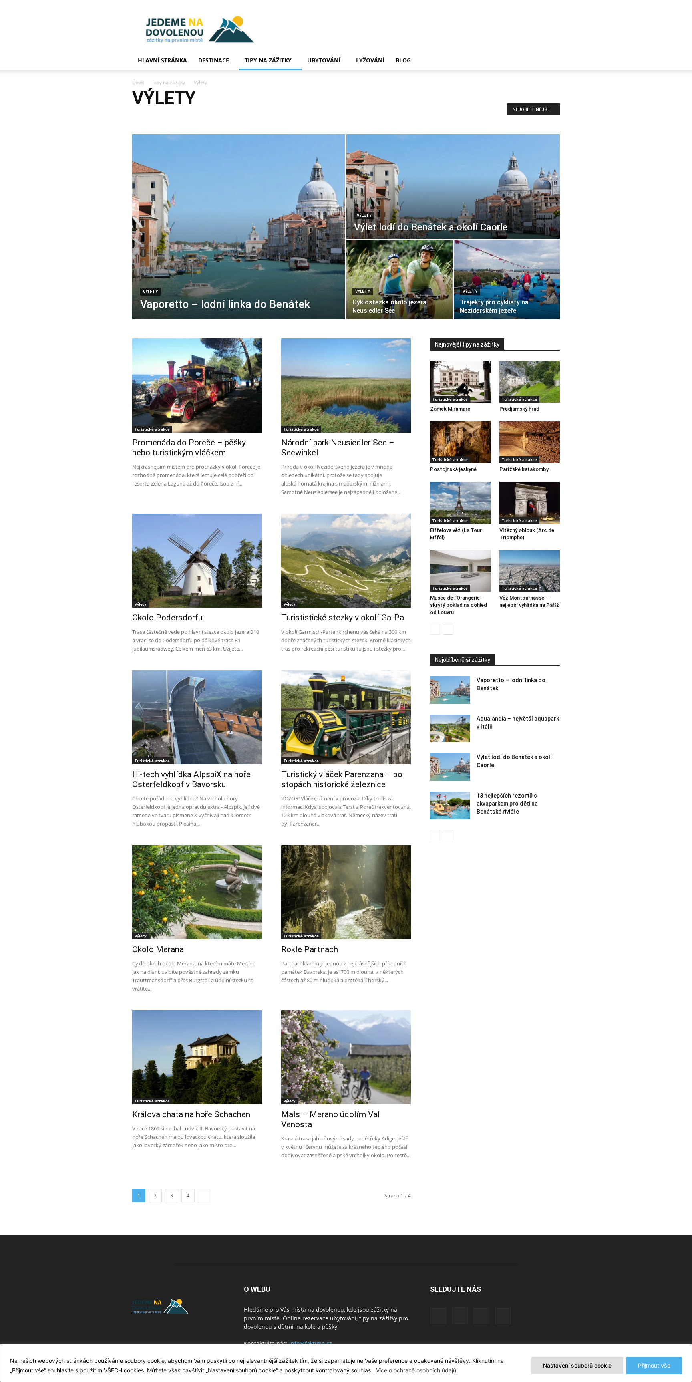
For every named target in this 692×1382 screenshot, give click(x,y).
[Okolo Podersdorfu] (197, 561)
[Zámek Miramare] (460, 382)
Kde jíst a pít (148, 118)
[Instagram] (460, 1315)
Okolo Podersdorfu (167, 618)
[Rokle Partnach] (346, 892)
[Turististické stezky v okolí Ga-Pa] (346, 561)
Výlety (312, 118)
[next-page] (204, 1195)
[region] (346, 1363)
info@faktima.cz (310, 1343)
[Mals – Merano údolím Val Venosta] (346, 1057)
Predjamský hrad (519, 409)
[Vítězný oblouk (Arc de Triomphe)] (529, 503)
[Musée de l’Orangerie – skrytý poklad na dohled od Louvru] (460, 571)
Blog (403, 60)
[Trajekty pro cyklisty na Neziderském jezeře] (507, 279)
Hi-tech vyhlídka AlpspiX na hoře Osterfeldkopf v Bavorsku (191, 779)
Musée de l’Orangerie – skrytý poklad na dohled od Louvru (458, 605)
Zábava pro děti (343, 118)
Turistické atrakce (280, 118)
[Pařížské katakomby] (529, 442)
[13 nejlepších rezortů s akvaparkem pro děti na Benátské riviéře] (450, 805)
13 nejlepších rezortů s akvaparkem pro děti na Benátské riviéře (507, 803)
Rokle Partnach (309, 949)
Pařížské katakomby (524, 469)
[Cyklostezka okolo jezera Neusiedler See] (399, 279)
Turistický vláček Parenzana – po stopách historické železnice (341, 779)
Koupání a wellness (189, 118)
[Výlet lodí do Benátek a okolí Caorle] (453, 186)
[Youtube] (503, 1316)
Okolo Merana (158, 949)
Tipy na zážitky (268, 60)
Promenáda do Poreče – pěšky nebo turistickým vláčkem (189, 447)
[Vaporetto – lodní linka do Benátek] (238, 226)
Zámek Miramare (450, 409)
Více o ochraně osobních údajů (416, 1370)
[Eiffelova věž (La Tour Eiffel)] (460, 503)
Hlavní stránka (162, 60)
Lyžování (370, 60)
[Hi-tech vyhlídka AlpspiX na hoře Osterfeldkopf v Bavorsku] (197, 717)
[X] (481, 1316)
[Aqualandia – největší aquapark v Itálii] (450, 728)
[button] (550, 61)
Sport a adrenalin (235, 118)
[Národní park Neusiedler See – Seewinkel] (346, 385)
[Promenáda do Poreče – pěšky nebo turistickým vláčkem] (197, 385)
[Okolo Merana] (197, 892)
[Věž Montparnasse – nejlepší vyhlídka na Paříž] (529, 571)
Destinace (213, 60)
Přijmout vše (654, 1365)
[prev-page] (435, 630)
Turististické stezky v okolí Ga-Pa (342, 618)
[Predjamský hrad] (529, 382)
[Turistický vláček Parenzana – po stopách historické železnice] (346, 717)
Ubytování (323, 60)
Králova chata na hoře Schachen (191, 1114)
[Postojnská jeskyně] (460, 442)
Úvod (138, 82)
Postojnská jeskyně (453, 469)
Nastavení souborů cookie (577, 1365)
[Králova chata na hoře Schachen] (197, 1057)
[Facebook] (438, 1316)
